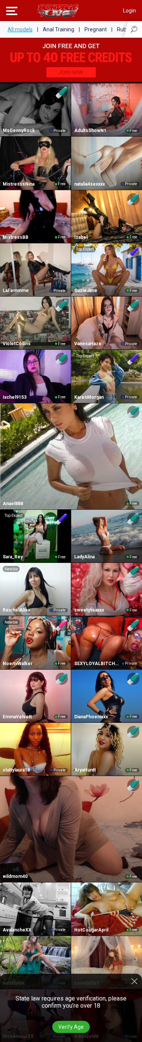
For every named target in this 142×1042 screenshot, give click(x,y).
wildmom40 (15, 876)
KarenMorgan (89, 397)
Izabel (80, 237)
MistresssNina (18, 184)
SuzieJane (85, 290)
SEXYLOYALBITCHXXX (97, 663)
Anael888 (13, 503)
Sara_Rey (13, 556)
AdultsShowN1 (90, 130)
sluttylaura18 (16, 770)
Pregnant (95, 29)
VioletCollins (17, 343)
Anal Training (58, 29)
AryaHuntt (85, 770)
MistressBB (15, 237)
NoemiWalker (18, 663)
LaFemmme (16, 290)
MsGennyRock (19, 130)
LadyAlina (84, 556)
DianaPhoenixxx (91, 716)
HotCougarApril (91, 930)
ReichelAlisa (16, 610)
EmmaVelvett (17, 716)
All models (20, 29)
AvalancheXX (17, 930)
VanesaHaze (87, 343)
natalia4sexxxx (89, 184)
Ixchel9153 (15, 397)
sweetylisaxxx (89, 610)
